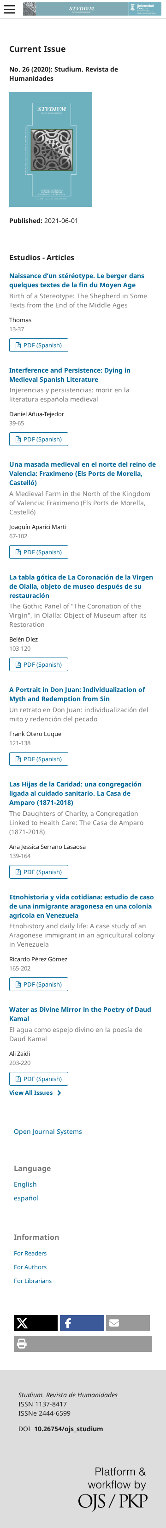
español (26, 1197)
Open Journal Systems (48, 1131)
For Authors (30, 1267)
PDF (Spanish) (42, 345)
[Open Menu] (9, 9)
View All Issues (31, 1092)
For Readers (30, 1253)
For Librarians (33, 1281)
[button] (36, 1323)
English (25, 1184)
